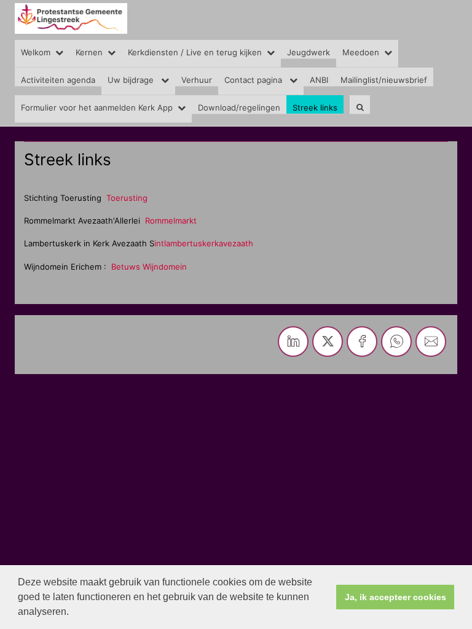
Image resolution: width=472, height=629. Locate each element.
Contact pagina (254, 80)
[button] (73, 613)
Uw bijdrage (132, 80)
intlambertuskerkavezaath (203, 243)
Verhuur (196, 80)
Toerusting (127, 198)
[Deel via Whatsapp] (396, 341)
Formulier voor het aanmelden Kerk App (97, 107)
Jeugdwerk (308, 52)
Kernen (89, 52)
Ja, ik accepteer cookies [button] (395, 597)
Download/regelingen (239, 107)
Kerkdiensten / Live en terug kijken (195, 52)
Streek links (315, 107)
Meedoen (360, 52)
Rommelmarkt (172, 220)
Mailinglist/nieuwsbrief (383, 80)
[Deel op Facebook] (362, 341)
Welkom (35, 52)
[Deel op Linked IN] (293, 341)
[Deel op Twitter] (327, 341)
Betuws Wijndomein (150, 267)
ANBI (319, 80)
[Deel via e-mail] (430, 341)
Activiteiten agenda (58, 80)
